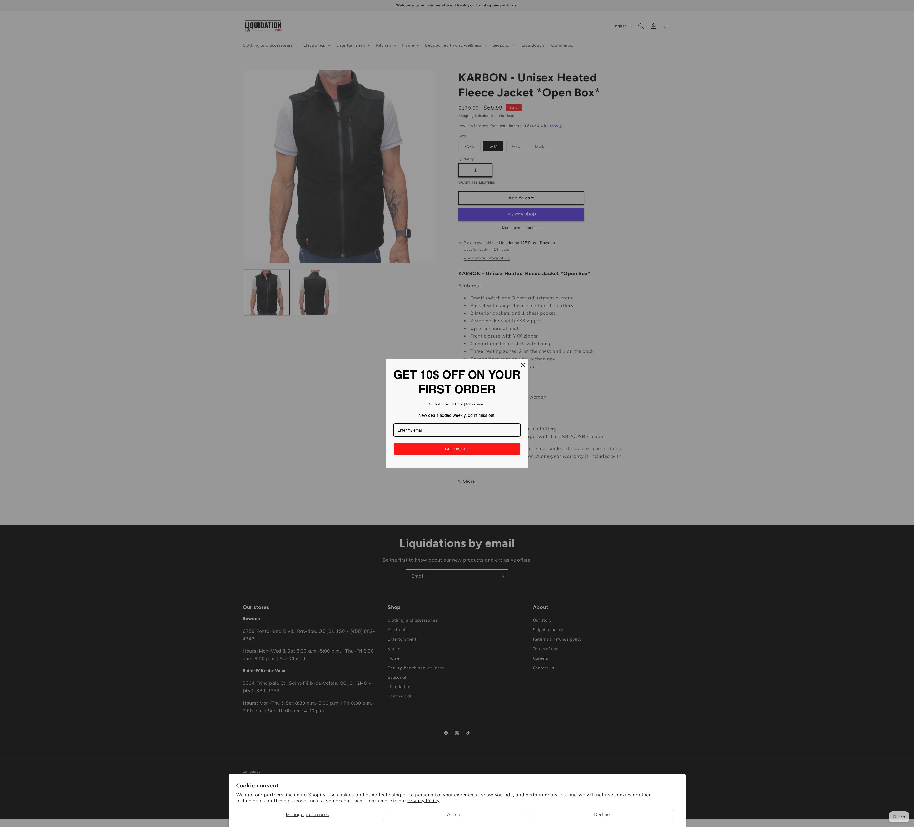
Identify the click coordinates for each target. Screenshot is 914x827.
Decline (602, 814)
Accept (454, 814)
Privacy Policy (423, 800)
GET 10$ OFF (457, 449)
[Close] (522, 365)
